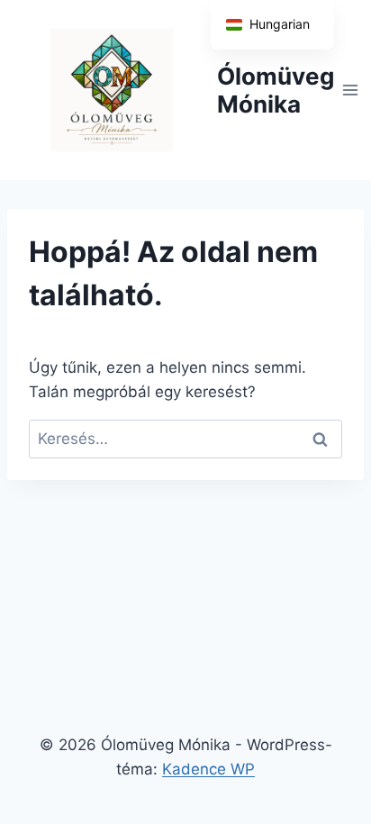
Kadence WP (208, 769)
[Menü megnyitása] (350, 90)
